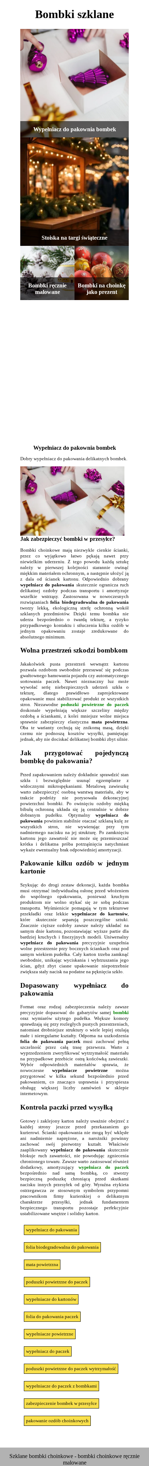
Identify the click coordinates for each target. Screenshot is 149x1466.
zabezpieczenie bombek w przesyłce (61, 1403)
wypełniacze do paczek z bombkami (61, 1386)
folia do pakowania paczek (52, 1316)
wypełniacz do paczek (103, 1167)
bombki (121, 1012)
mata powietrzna (42, 1264)
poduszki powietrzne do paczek (95, 704)
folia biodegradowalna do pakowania (62, 1247)
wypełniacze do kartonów (51, 1299)
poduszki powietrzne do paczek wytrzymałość (71, 1368)
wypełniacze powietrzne (49, 1334)
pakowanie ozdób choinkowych (57, 1420)
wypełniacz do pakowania (51, 1229)
